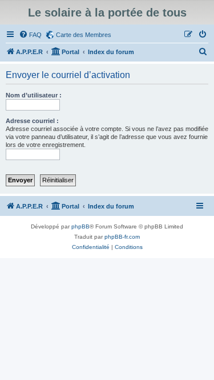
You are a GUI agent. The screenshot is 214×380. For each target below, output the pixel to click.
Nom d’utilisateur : (34, 95)
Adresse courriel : (32, 120)
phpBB (80, 226)
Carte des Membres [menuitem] (83, 34)
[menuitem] (30, 35)
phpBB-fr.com (122, 237)
